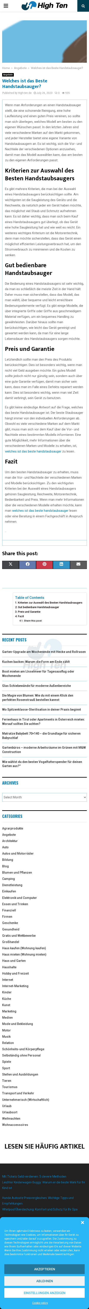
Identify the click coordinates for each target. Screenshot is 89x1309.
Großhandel (10, 942)
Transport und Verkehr (18, 1093)
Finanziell (9, 910)
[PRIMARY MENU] (6, 6)
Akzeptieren (44, 1269)
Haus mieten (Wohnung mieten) (24, 954)
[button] (82, 1222)
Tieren (6, 1080)
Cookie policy (40, 1302)
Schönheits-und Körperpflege (23, 1049)
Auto (5, 847)
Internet (7, 979)
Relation (8, 1043)
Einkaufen (9, 891)
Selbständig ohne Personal (21, 1055)
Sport (6, 1068)
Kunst (6, 1005)
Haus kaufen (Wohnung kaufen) (24, 948)
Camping (8, 879)
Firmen (7, 916)
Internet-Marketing (15, 986)
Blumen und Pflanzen (17, 872)
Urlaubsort (9, 1112)
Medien (7, 1017)
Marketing (9, 1011)
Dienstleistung (12, 885)
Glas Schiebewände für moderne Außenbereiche (36, 685)
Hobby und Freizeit (15, 973)
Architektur (10, 841)
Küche (6, 999)
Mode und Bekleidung (17, 1024)
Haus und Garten (14, 960)
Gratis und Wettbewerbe (19, 935)
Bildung (7, 859)
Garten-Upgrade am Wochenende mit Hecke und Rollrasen (44, 652)
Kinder (7, 992)
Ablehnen (44, 1281)
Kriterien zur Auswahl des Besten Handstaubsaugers (50, 602)
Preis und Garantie (29, 611)
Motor (6, 1030)
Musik (6, 1036)
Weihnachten (11, 1118)
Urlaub (6, 1106)
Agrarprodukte (12, 828)
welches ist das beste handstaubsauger (33, 451)
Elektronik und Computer (19, 898)
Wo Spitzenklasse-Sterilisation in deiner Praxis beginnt (41, 709)
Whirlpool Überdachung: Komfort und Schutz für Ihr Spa (40, 1209)
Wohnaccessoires (15, 1125)
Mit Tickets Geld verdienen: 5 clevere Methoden (34, 1176)
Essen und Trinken (15, 904)
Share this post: (33, 620)
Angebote (8, 75)
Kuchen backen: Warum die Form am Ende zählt (36, 661)
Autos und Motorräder (18, 853)
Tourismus (9, 1087)
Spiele (6, 1061)
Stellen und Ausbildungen (20, 1074)
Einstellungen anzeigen (44, 1293)
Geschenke (10, 923)
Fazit (21, 616)
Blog (5, 866)
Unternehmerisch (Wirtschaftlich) (25, 1099)
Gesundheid (10, 929)
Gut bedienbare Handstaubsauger (38, 607)
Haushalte (9, 967)
